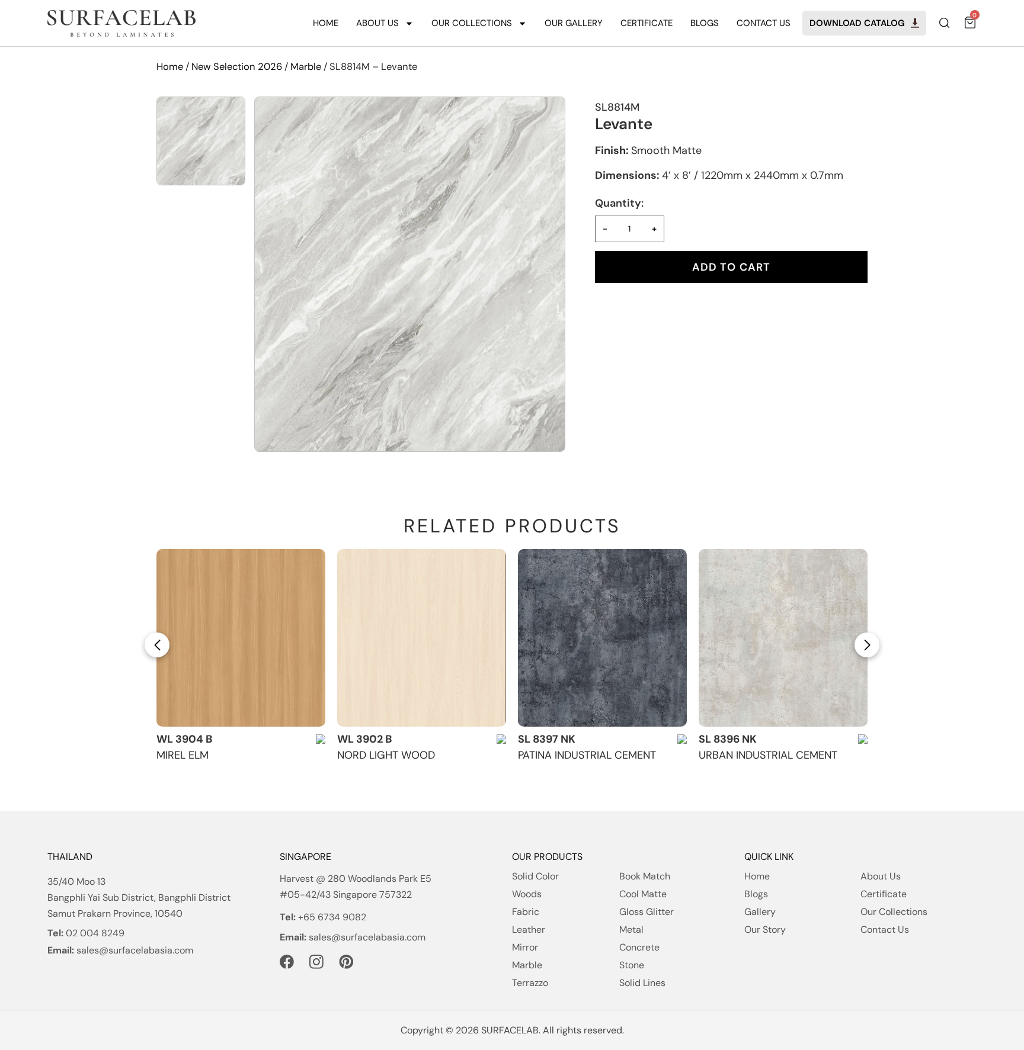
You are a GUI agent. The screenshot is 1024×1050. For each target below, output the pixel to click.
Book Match (644, 876)
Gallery (760, 911)
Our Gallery (574, 23)
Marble (305, 66)
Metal (631, 929)
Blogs (704, 23)
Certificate (646, 23)
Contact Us (764, 23)
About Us (377, 23)
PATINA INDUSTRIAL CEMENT (587, 755)
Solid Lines (642, 983)
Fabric (525, 911)
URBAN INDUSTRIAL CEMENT (768, 755)
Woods (527, 894)
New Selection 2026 (236, 66)
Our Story (765, 929)
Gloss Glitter (646, 911)
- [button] (605, 228)
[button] (157, 644)
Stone (631, 965)
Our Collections (471, 23)
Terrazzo (530, 983)
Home (325, 23)
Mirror (525, 947)
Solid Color (535, 876)
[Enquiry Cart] (970, 26)
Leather (528, 929)
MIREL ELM (182, 755)
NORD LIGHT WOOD (386, 755)
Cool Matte (643, 894)
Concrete (639, 947)
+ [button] (654, 228)
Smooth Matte (666, 150)
